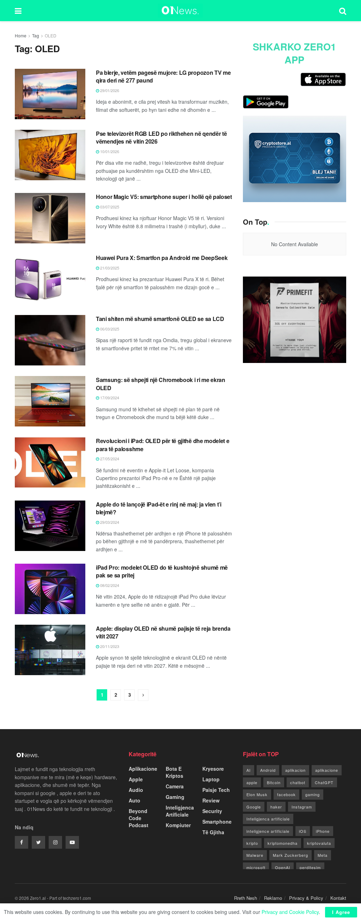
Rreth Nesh (245, 898)
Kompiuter (178, 825)
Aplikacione (143, 768)
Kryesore (213, 768)
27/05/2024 (109, 458)
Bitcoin (274, 782)
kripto (252, 843)
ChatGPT (324, 782)
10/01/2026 (109, 151)
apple (251, 782)
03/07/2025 (109, 207)
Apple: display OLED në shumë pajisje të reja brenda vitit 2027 (163, 632)
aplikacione (326, 770)
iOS (302, 831)
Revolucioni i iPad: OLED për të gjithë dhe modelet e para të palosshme (162, 445)
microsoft (255, 867)
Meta (323, 855)
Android (268, 770)
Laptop (211, 779)
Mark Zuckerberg (290, 855)
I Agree (341, 912)
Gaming (175, 796)
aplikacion (295, 770)
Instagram (302, 807)
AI (248, 770)
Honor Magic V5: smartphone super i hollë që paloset (164, 197)
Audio (136, 789)
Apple (136, 779)
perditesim (310, 867)
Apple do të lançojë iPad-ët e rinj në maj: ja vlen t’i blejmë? (158, 508)
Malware (254, 855)
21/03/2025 (109, 268)
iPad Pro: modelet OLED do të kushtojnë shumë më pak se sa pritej (162, 571)
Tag (35, 35)
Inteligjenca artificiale (268, 819)
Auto (134, 800)
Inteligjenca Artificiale (180, 811)
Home (20, 35)
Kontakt (338, 898)
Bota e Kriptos (174, 772)
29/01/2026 (109, 90)
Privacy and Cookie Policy (290, 911)
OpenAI (282, 867)
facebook (286, 794)
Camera (175, 786)
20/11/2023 (109, 646)
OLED (50, 35)
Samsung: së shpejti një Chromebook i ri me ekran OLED (160, 384)
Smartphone (217, 821)
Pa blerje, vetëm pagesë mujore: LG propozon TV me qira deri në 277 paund (163, 76)
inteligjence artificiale (267, 831)
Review (211, 800)
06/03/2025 (109, 329)
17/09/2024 (109, 397)
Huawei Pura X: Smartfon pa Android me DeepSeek (161, 258)
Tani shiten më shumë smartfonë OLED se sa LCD (160, 319)
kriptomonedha (283, 843)
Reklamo (273, 898)
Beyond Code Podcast (138, 818)
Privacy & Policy (306, 898)
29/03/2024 (109, 522)
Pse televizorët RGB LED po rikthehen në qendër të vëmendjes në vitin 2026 (161, 137)
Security (212, 810)
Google (253, 807)
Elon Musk (257, 794)
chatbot (297, 782)
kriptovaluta (319, 843)
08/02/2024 (109, 585)
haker (276, 807)
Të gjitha (213, 832)
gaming (312, 794)
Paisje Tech (216, 789)
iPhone (323, 831)
